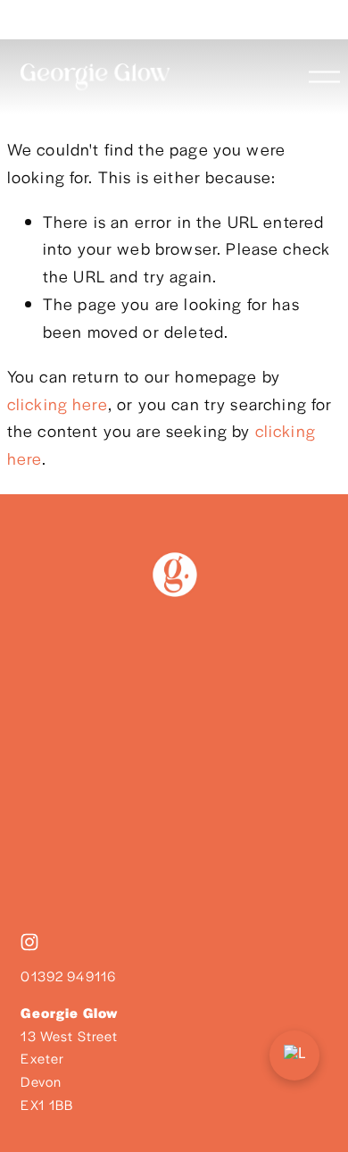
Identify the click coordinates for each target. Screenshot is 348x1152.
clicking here (57, 403)
